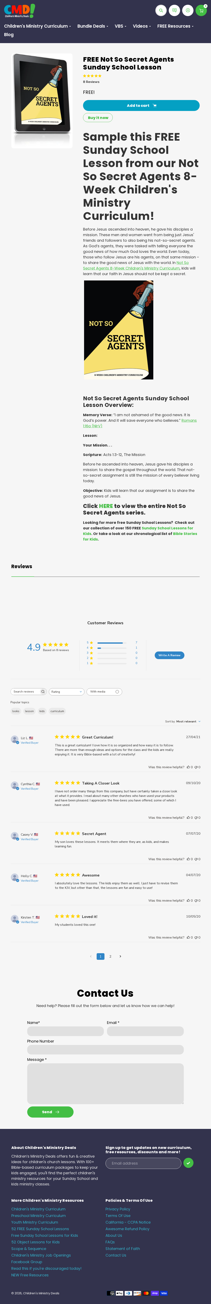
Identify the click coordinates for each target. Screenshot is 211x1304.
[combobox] (66, 691)
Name (33, 1022)
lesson (29, 711)
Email (113, 1022)
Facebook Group (26, 1261)
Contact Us (116, 1255)
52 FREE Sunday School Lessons (40, 1228)
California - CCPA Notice (128, 1222)
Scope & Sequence (28, 1248)
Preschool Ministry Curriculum (38, 1215)
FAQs (110, 1242)
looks (15, 711)
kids (42, 711)
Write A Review (169, 655)
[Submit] (188, 1163)
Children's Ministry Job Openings (41, 1255)
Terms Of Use (118, 1215)
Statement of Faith (123, 1248)
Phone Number (40, 1041)
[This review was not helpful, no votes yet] (196, 767)
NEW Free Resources (30, 1275)
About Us (114, 1235)
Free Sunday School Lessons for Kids (44, 1235)
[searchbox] (25, 691)
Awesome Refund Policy (127, 1228)
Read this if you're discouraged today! (46, 1268)
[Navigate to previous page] (91, 956)
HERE (106, 506)
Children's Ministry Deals (41, 1293)
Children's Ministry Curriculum (38, 1209)
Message (37, 1059)
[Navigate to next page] (120, 956)
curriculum (57, 711)
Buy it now (98, 117)
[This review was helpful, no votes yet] (188, 767)
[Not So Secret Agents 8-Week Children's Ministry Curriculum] (118, 378)
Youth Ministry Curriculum (34, 1222)
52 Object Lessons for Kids (35, 1242)
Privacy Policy (118, 1209)
